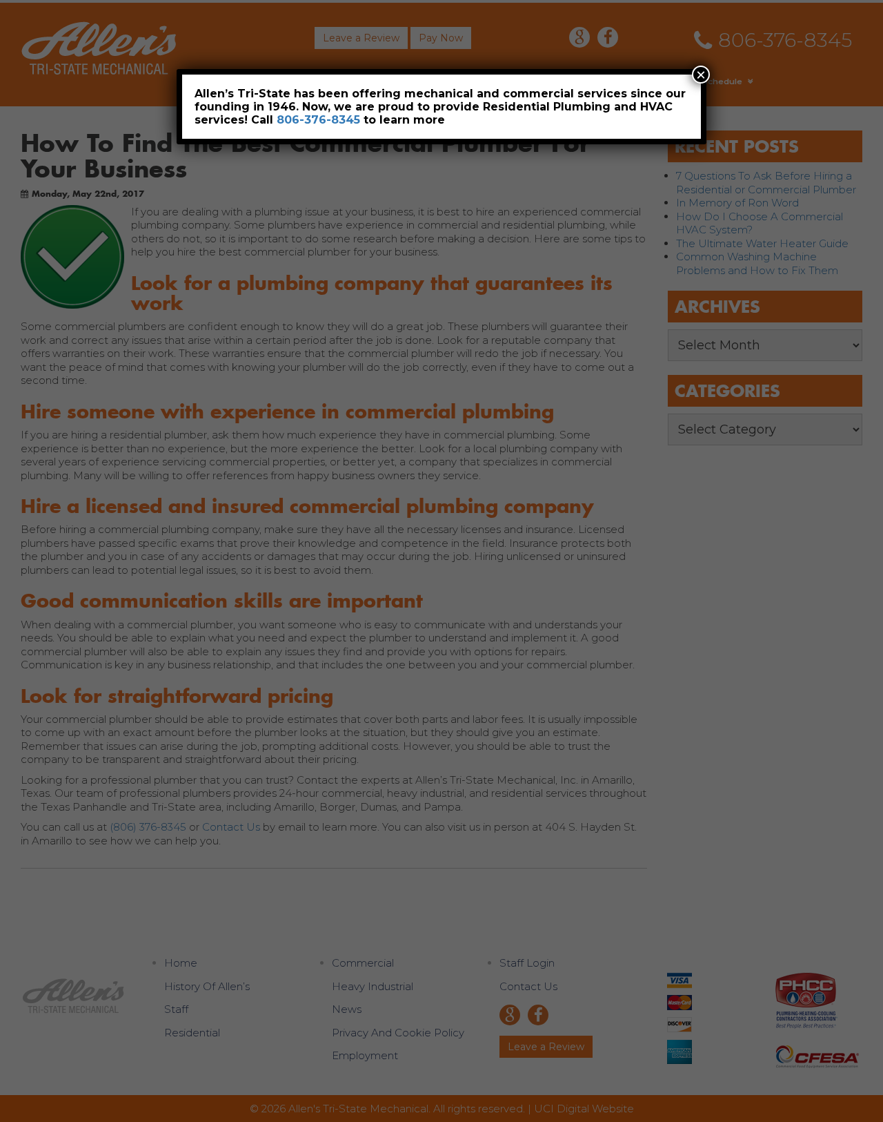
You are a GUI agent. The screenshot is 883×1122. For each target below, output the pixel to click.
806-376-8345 (318, 119)
